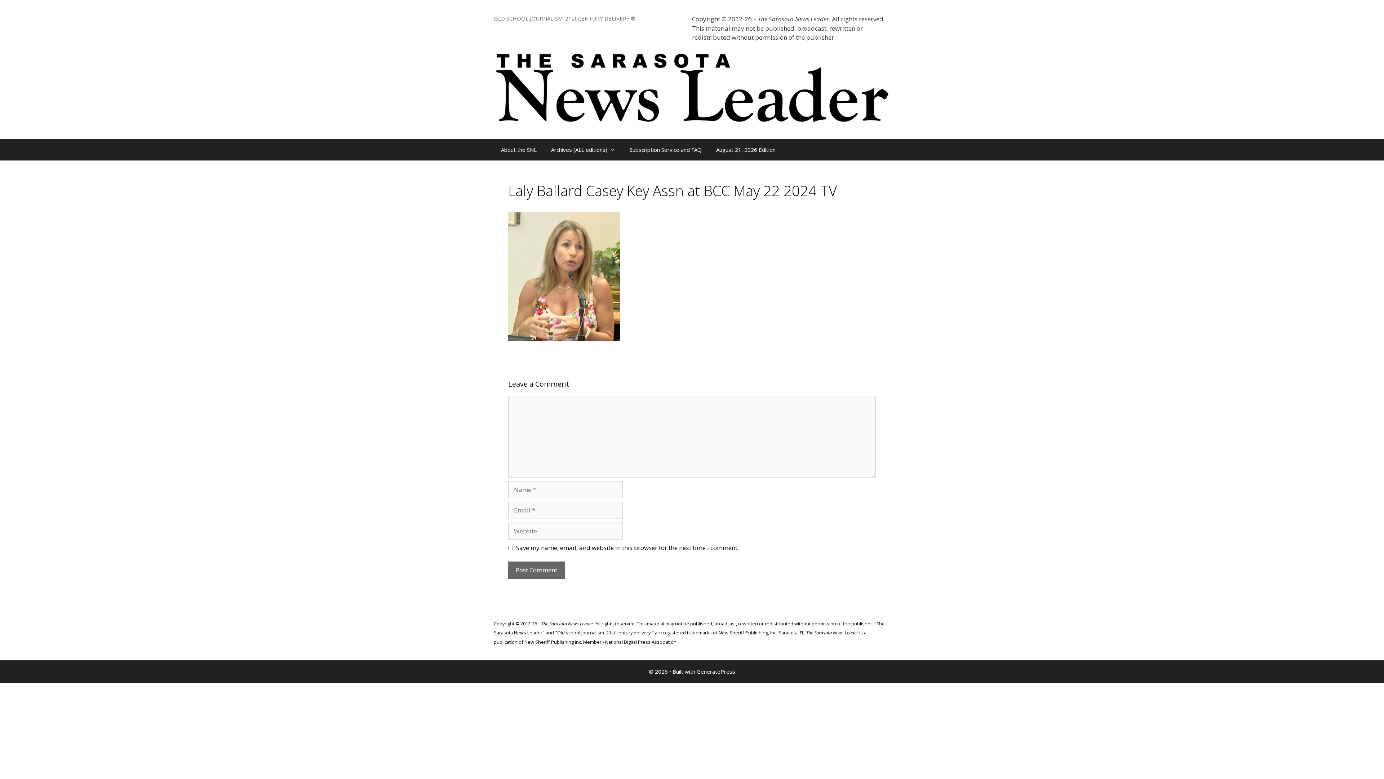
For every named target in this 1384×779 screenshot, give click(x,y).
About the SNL (519, 149)
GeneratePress (716, 671)
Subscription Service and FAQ (666, 149)
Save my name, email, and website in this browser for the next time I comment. (627, 547)
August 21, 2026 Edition (746, 149)
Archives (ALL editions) (579, 149)
